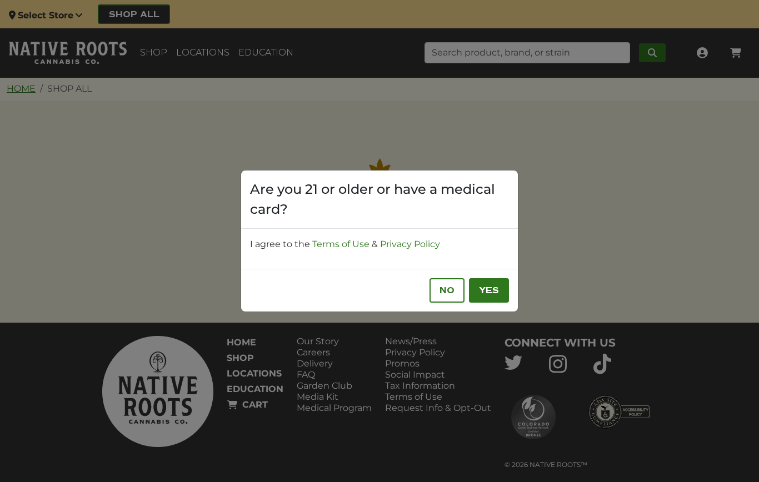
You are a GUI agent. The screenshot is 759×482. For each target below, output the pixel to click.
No (447, 290)
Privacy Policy (410, 244)
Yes (489, 290)
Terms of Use (340, 244)
